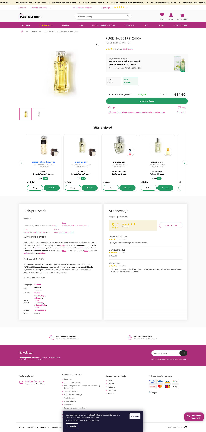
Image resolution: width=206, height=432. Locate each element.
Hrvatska (111, 393)
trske (64, 250)
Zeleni (36, 307)
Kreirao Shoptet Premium (174, 427)
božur (36, 232)
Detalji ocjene (128, 49)
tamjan (64, 225)
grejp (56, 232)
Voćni (36, 300)
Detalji (35, 188)
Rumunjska (112, 390)
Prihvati (135, 416)
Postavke (72, 426)
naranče (83, 248)
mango (61, 232)
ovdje (54, 226)
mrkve (37, 248)
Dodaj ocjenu (171, 225)
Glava (56, 230)
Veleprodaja (68, 404)
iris (69, 225)
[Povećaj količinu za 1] (166, 94)
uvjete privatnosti (180, 359)
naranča (42, 232)
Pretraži (128, 16)
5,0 (114, 7)
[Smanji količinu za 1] (160, 94)
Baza (64, 223)
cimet (86, 225)
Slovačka (111, 383)
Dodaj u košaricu (146, 101)
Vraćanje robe (69, 398)
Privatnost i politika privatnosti (75, 408)
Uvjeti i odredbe (70, 401)
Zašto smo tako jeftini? (39, 7)
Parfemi (37, 284)
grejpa (62, 245)
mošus (81, 225)
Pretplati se (183, 353)
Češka (110, 380)
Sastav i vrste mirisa (71, 391)
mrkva (67, 232)
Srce (25, 230)
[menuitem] (24, 25)
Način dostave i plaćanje (73, 394)
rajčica (72, 232)
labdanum (74, 225)
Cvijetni (37, 296)
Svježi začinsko (40, 305)
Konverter (22, 7)
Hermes (37, 293)
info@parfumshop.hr (35, 382)
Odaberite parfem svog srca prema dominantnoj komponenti (82, 386)
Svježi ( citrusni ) (40, 297)
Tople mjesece (40, 310)
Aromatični (38, 303)
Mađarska (111, 387)
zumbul (26, 232)
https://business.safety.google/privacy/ (82, 420)
